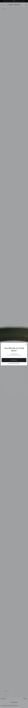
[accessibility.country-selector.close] (25, 344)
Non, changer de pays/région (14, 363)
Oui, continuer (14, 360)
